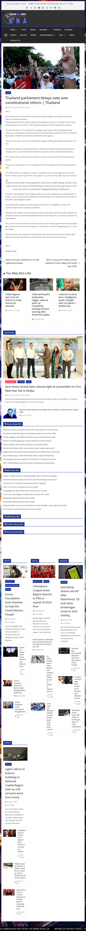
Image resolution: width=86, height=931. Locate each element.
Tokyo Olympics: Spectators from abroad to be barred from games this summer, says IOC (43, 643)
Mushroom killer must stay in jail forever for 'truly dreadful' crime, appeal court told (34, 505)
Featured (21, 382)
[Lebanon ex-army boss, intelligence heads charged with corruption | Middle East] (68, 280)
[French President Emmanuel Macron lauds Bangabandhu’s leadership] (7, 688)
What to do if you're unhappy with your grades (20, 487)
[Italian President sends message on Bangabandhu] (8, 710)
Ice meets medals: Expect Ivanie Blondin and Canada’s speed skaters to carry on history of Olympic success (50, 673)
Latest (24, 30)
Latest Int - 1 (10, 581)
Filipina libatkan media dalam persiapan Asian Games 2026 (25, 444)
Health (13, 35)
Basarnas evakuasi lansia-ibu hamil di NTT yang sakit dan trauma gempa (30, 430)
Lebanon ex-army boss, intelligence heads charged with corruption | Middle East (68, 300)
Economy (68, 30)
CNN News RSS (13, 516)
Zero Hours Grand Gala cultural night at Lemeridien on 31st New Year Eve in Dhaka (43, 388)
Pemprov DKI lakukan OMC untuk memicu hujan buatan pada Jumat (28, 448)
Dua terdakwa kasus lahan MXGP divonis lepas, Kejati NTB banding (28, 455)
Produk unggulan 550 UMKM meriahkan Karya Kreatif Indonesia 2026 (29, 437)
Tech (61, 35)
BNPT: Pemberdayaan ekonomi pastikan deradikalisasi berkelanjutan (29, 463)
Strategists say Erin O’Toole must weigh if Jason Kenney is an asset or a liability (22, 841)
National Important (12, 585)
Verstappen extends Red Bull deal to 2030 (18, 498)
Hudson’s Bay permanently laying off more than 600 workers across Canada (76, 656)
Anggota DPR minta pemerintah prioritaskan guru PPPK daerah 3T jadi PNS (31, 452)
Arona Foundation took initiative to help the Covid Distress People (14, 604)
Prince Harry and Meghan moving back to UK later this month (26, 494)
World (33, 30)
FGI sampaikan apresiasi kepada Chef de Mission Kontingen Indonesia (29, 459)
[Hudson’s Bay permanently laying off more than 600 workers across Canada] (64, 659)
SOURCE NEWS (10, 251)
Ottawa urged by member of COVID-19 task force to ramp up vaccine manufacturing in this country (20, 871)
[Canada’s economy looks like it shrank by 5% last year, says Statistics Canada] (66, 690)
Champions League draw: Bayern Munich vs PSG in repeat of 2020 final (42, 596)
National (43, 30)
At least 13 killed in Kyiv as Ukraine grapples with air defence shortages (30, 476)
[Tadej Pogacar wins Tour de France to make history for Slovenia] (14, 280)
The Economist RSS (14, 532)
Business (57, 30)
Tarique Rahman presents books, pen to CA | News (53, 4)
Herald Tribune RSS (14, 524)
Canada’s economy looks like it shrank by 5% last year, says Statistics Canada (77, 687)
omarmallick (26, 107)
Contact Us (15, 40)
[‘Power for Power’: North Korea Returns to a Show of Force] (10, 661)
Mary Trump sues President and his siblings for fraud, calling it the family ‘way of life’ (61, 263)
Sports (33, 35)
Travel (72, 35)
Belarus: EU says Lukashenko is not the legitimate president (22, 261)
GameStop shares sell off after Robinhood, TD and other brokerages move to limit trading (70, 601)
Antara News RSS (13, 424)
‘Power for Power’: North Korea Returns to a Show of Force (22, 656)
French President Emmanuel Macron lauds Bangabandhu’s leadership (20, 687)
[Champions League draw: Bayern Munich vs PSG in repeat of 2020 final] (43, 571)
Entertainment (46, 35)
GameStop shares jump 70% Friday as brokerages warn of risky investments (76, 718)
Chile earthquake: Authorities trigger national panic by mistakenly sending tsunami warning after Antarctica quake (41, 304)
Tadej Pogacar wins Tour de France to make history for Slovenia (13, 300)
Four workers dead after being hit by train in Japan (22, 509)
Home (12, 30)
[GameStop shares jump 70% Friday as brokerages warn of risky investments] (64, 721)
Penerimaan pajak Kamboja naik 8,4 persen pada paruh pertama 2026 (29, 433)
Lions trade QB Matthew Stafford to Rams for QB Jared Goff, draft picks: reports (50, 716)
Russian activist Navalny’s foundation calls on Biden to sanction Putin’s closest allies (48, 411)
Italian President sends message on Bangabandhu (20, 707)
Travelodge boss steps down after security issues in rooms (25, 491)
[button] (16, 29)
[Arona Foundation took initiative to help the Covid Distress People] (15, 571)
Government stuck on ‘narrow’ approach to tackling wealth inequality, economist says (21, 899)
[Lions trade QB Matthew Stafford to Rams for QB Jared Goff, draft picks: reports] (38, 719)
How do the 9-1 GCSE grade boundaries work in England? (24, 483)
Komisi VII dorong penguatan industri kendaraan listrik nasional (27, 441)
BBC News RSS (12, 470)
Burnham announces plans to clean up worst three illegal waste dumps (30, 480)
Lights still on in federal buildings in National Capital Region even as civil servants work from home (15, 783)
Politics (23, 35)
